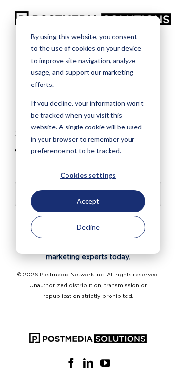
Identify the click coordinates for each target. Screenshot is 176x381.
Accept (88, 201)
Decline (88, 227)
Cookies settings (88, 175)
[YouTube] (105, 363)
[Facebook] (71, 363)
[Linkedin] (88, 363)
